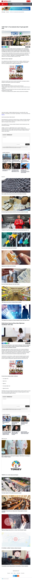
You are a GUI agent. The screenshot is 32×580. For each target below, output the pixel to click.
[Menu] (27, 1)
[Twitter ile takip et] (14, 576)
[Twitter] (3, 47)
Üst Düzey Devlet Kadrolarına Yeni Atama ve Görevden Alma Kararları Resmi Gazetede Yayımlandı (17, 4)
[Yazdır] (8, 47)
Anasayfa (8, 573)
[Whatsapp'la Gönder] (7, 47)
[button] (26, 47)
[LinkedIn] (5, 47)
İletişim (15, 573)
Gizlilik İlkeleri (18, 573)
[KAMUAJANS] (6, 1)
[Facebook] (2, 47)
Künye (12, 573)
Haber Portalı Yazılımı (6, 578)
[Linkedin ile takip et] (16, 576)
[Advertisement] (16, 20)
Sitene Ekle (22, 573)
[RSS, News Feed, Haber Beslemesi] (18, 576)
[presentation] (5, 4)
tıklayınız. (3, 114)
